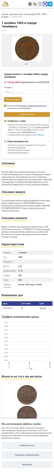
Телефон (8, 87)
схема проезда (42, 127)
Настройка (27, 464)
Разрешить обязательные (27, 455)
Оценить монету (27, 114)
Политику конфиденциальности (32, 106)
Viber (34, 135)
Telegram (40, 135)
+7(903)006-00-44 (28, 132)
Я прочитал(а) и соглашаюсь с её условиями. (27, 107)
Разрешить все (27, 445)
